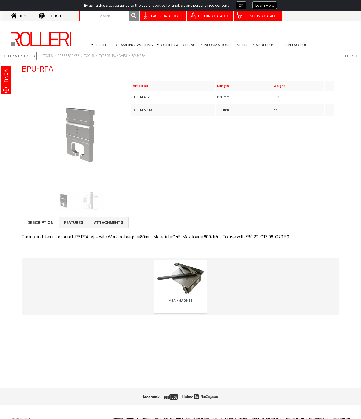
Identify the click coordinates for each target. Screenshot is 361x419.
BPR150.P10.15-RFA (21, 56)
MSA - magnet (181, 300)
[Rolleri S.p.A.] (41, 39)
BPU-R (348, 56)
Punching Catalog (262, 15)
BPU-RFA (138, 55)
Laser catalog (164, 15)
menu (6, 75)
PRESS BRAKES (68, 55)
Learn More (264, 5)
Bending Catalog (213, 15)
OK (241, 5)
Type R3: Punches (113, 55)
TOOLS (48, 55)
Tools (89, 55)
